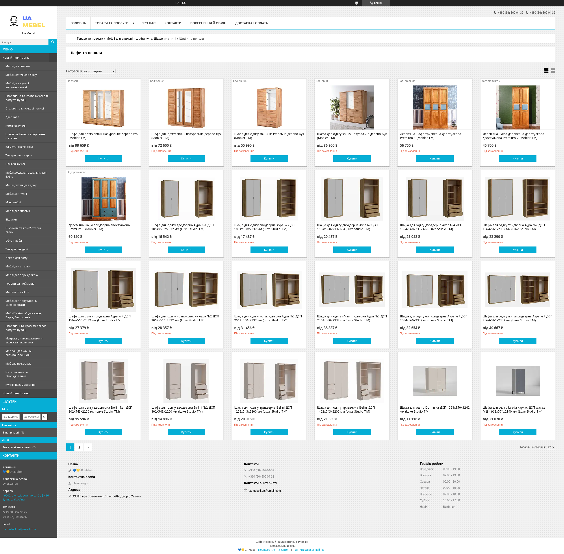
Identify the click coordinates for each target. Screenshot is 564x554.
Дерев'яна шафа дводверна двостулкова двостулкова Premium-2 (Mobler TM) (513, 136)
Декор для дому (17, 258)
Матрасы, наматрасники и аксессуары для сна (24, 340)
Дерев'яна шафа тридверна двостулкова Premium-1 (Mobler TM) (430, 136)
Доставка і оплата (251, 23)
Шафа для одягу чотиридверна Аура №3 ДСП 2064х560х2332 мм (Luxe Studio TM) (268, 318)
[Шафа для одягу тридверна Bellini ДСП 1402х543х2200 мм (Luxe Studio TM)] (352, 381)
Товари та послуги (111, 23)
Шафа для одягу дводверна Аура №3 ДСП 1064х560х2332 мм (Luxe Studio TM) (348, 227)
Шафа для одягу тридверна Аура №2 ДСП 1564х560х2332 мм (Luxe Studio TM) (514, 227)
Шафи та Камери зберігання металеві (25, 136)
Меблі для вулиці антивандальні (17, 85)
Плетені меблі (15, 164)
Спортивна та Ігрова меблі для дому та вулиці (27, 98)
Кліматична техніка (19, 147)
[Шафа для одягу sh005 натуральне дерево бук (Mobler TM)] (352, 107)
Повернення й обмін (208, 23)
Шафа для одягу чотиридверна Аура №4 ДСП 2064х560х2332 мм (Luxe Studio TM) (434, 318)
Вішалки (11, 219)
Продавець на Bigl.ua (282, 545)
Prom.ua (303, 541)
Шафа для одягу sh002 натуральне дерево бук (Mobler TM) (186, 136)
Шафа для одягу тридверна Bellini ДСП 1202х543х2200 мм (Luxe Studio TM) (263, 409)
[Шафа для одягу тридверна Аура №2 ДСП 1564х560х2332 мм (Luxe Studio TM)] (518, 199)
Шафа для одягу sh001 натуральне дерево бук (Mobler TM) (103, 136)
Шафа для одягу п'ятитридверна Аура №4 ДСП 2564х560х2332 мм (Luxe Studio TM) (518, 318)
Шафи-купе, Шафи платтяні (156, 38)
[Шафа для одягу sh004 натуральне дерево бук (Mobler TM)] (269, 107)
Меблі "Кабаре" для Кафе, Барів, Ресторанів (24, 315)
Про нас (148, 23)
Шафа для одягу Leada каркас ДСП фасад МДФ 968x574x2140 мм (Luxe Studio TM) (514, 409)
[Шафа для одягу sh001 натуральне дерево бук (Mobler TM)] (103, 107)
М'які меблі (13, 202)
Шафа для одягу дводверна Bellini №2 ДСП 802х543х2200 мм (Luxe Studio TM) (183, 409)
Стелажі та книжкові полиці (25, 108)
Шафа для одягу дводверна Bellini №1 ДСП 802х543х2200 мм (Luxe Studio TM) (100, 409)
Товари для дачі (17, 249)
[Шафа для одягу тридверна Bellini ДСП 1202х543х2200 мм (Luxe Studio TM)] (269, 381)
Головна (78, 23)
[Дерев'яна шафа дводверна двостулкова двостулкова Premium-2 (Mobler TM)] (518, 107)
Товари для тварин (19, 155)
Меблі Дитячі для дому (21, 75)
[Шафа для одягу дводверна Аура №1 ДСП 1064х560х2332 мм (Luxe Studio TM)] (186, 199)
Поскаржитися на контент (274, 549)
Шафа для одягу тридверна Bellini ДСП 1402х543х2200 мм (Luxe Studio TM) (346, 409)
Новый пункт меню (16, 57)
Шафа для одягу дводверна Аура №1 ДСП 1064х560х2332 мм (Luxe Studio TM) (182, 227)
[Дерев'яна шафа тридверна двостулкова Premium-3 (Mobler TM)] (103, 199)
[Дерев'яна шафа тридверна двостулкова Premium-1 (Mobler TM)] (435, 107)
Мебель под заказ (18, 363)
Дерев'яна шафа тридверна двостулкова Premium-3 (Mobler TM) (99, 227)
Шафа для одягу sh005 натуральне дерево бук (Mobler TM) (352, 136)
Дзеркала (12, 117)
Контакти (173, 23)
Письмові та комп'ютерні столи (23, 230)
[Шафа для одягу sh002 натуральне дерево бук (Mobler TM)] (186, 107)
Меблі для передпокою (22, 275)
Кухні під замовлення (20, 385)
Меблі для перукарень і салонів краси (22, 303)
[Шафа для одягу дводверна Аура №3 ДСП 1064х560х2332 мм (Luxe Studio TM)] (352, 199)
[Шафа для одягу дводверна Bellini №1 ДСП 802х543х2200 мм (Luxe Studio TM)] (103, 381)
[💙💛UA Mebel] (28, 20)
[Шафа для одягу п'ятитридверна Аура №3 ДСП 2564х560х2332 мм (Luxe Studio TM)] (352, 290)
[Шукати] (52, 42)
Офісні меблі (14, 241)
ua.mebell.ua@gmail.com (19, 529)
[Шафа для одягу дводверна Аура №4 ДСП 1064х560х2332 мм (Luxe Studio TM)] (435, 199)
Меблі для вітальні (18, 266)
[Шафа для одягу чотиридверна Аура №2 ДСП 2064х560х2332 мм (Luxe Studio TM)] (186, 290)
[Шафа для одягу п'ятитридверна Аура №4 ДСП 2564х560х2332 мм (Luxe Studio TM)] (518, 290)
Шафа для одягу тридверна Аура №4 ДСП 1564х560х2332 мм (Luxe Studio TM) (100, 318)
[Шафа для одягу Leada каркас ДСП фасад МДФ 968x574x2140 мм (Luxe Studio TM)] (518, 381)
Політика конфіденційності (309, 549)
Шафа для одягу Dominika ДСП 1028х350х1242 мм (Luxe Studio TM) (434, 409)
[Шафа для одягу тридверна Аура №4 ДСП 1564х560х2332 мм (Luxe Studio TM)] (103, 290)
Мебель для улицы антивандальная (19, 353)
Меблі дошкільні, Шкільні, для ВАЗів (26, 174)
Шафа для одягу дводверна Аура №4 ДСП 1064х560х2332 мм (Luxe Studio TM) (431, 227)
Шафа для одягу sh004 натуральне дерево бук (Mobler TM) (269, 136)
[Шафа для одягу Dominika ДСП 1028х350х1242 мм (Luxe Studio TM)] (435, 381)
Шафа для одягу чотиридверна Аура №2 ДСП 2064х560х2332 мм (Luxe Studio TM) (185, 318)
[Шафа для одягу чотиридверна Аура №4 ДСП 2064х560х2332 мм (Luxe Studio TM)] (435, 290)
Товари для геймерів (20, 283)
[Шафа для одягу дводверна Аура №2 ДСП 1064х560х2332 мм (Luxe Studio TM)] (269, 199)
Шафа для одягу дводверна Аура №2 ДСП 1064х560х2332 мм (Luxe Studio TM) (265, 227)
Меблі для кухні (16, 194)
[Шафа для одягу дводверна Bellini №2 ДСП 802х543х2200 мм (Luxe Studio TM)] (186, 381)
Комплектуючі (16, 126)
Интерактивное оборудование (17, 374)
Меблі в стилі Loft (17, 292)
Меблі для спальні (18, 66)
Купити (103, 158)
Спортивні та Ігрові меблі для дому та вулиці (26, 328)
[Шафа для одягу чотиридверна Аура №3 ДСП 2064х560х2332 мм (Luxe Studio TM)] (269, 290)
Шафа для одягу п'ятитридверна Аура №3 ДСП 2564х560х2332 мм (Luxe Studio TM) (352, 318)
